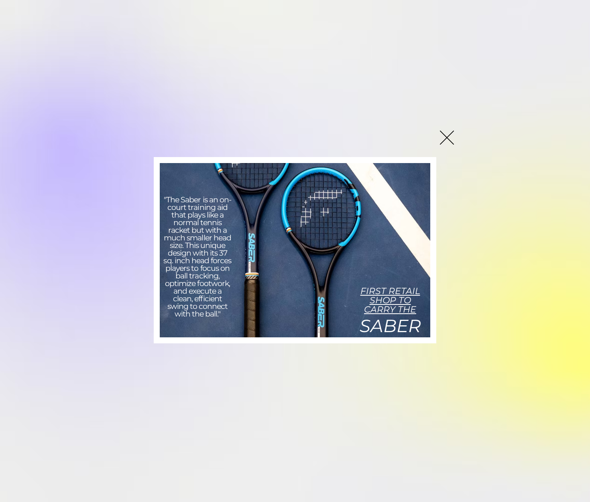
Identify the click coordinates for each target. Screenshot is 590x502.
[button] (447, 138)
